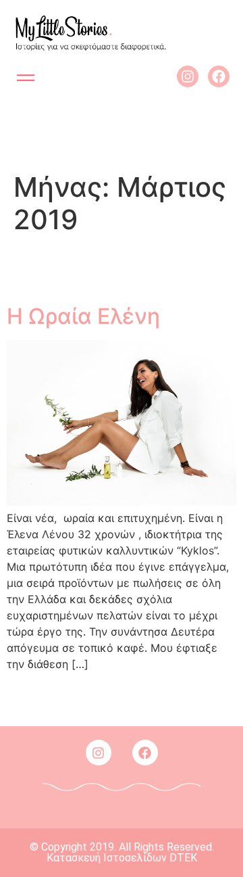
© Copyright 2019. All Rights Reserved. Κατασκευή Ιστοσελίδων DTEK (122, 852)
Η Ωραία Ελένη (83, 316)
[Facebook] (219, 76)
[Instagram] (187, 76)
